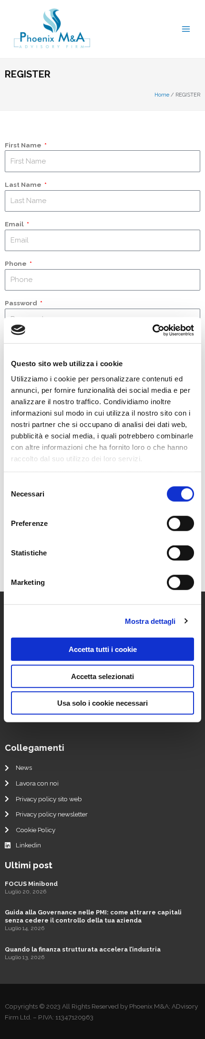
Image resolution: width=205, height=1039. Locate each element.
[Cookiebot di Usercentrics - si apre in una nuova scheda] (152, 330)
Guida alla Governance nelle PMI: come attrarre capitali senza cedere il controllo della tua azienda (93, 916)
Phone (16, 263)
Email (15, 224)
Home (161, 95)
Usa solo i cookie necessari (102, 703)
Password (22, 303)
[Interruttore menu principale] (186, 29)
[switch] (180, 523)
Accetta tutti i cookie (103, 649)
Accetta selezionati (102, 676)
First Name (24, 145)
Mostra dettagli (150, 621)
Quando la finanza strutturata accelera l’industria (83, 949)
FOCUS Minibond (31, 883)
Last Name (24, 184)
